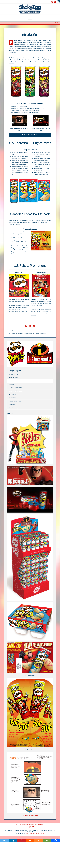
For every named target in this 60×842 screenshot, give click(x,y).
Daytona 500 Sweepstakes (15, 387)
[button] (30, 18)
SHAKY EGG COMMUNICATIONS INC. (35, 833)
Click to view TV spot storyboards (30, 815)
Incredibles (12, 381)
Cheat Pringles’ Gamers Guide (16, 391)
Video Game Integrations (15, 407)
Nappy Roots (12, 404)
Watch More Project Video (31, 134)
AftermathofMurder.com (36, 824)
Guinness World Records (15, 401)
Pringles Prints (12, 394)
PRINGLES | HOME (14, 374)
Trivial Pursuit (12, 397)
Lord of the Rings (13, 377)
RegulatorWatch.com (22, 824)
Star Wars (11, 384)
